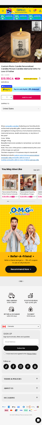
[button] (3, 10)
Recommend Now (20, 269)
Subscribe (21, 348)
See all (36, 170)
